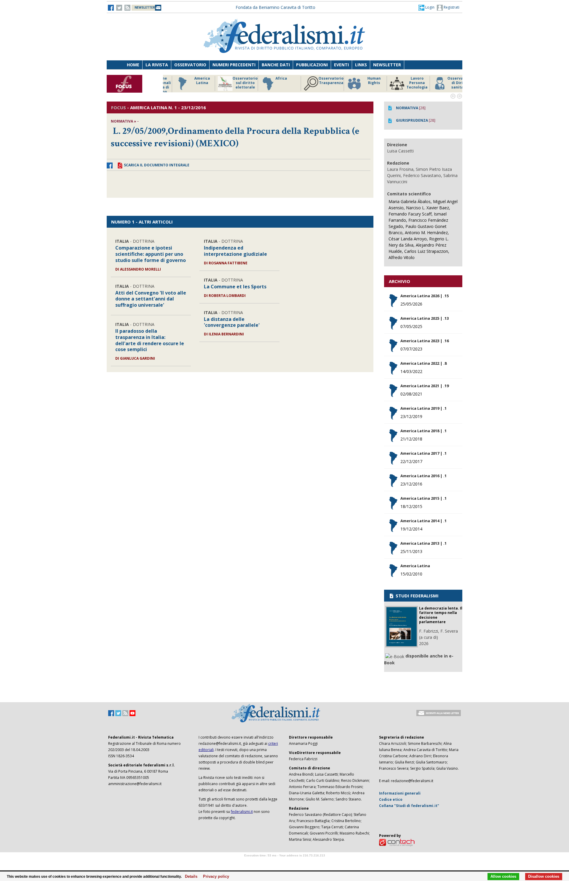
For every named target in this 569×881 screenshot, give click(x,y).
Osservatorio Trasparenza (320, 80)
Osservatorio (190, 64)
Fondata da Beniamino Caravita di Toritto (275, 7)
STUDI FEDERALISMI (416, 596)
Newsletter (387, 64)
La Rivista (157, 64)
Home (133, 64)
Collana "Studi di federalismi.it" (409, 805)
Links (361, 64)
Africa (270, 78)
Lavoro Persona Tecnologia (405, 83)
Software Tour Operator (284, 862)
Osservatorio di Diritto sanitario (448, 83)
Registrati (451, 7)
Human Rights (363, 80)
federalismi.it (242, 811)
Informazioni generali (400, 793)
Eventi (341, 64)
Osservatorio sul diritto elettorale (234, 83)
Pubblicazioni (312, 64)
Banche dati (276, 64)
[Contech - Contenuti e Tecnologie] (397, 842)
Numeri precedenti (233, 64)
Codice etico (390, 799)
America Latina (191, 80)
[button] (426, 7)
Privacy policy (214, 876)
